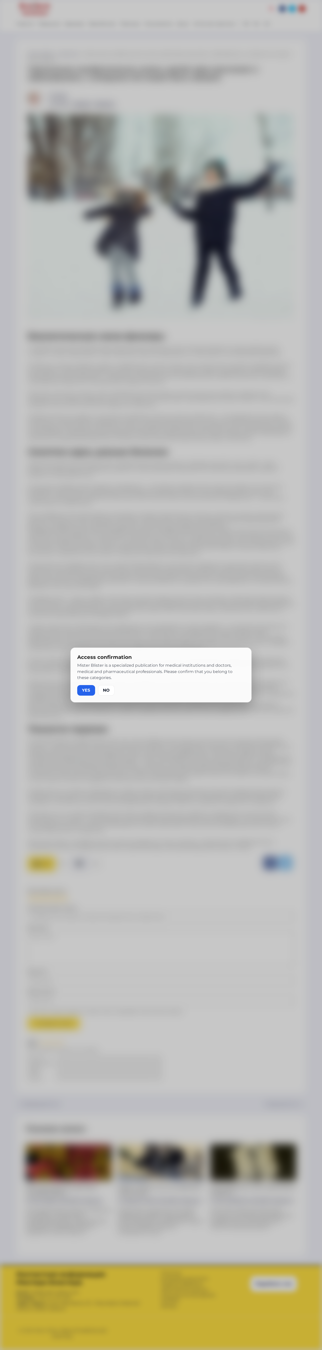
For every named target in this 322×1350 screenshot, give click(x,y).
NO (106, 690)
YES (86, 690)
